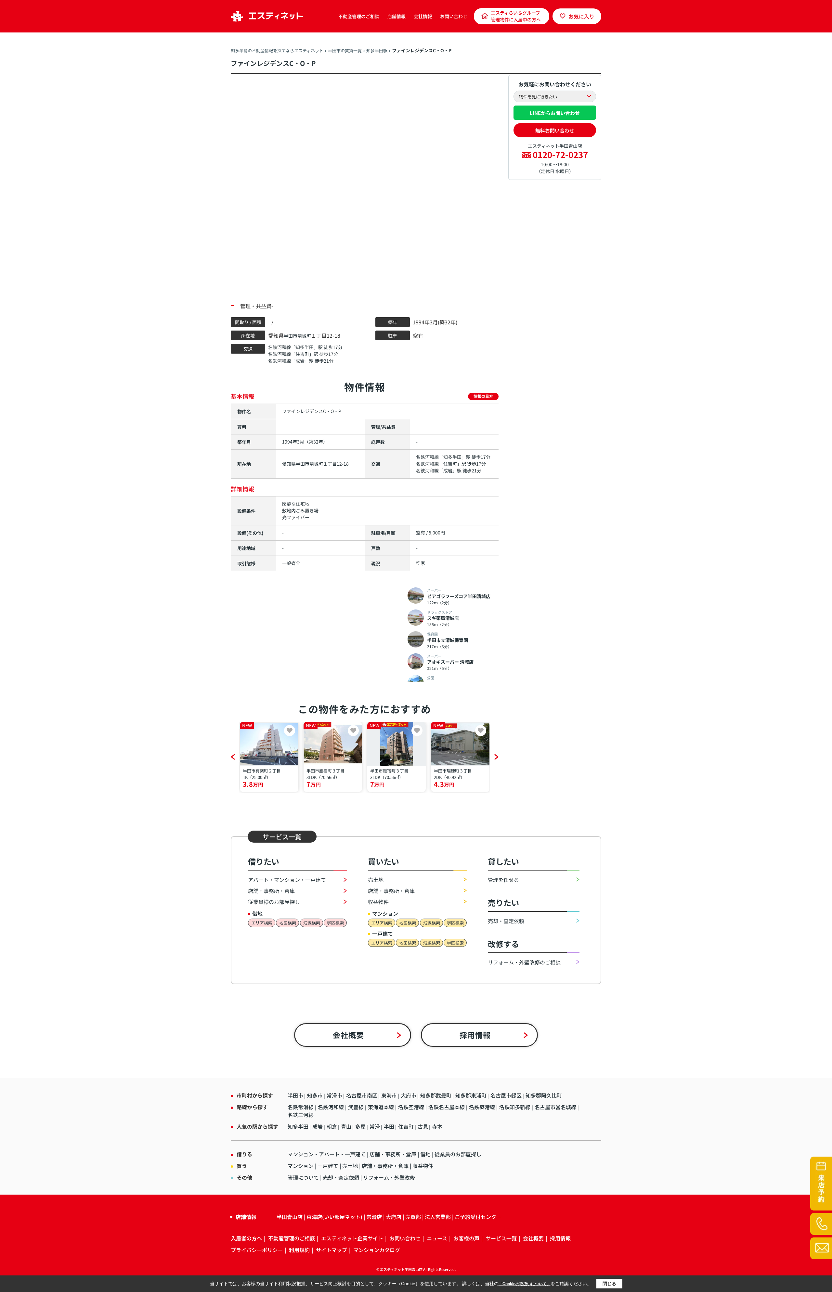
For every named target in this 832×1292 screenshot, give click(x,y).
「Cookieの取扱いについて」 (525, 1284)
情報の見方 (483, 396)
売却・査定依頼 (506, 921)
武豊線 (356, 1107)
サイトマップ (331, 1250)
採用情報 (475, 1034)
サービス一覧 (501, 1238)
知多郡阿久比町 (544, 1095)
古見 (423, 1126)
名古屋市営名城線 (556, 1107)
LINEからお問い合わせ (555, 112)
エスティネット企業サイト (352, 1238)
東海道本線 (381, 1107)
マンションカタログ (376, 1250)
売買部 (413, 1217)
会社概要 (348, 1034)
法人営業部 (438, 1217)
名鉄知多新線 (515, 1107)
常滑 (375, 1126)
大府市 (408, 1095)
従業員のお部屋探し (458, 1154)
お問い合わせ (453, 16)
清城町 (304, 335)
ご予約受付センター (478, 1217)
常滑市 (334, 1095)
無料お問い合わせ (554, 130)
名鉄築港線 (482, 1107)
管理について (303, 1177)
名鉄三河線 (301, 1115)
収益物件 (378, 902)
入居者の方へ (246, 1238)
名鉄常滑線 (301, 1107)
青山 (346, 1126)
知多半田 (304, 347)
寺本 (437, 1126)
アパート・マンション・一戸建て (287, 880)
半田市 (290, 335)
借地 (425, 1154)
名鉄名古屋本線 (447, 1107)
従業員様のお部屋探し (274, 902)
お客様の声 (466, 1238)
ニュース (437, 1238)
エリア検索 (261, 923)
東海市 (389, 1095)
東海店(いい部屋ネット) (334, 1217)
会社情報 (423, 16)
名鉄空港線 (411, 1107)
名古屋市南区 (361, 1095)
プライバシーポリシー (257, 1250)
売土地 (376, 880)
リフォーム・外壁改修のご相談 (524, 962)
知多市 (315, 1095)
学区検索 (335, 923)
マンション (301, 1166)
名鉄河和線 (279, 347)
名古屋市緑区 (506, 1095)
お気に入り (581, 16)
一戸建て (328, 1166)
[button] (233, 757)
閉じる (609, 1283)
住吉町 (302, 354)
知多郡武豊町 (435, 1095)
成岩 (300, 360)
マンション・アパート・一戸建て (327, 1154)
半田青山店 (290, 1217)
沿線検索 (311, 923)
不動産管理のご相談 (358, 16)
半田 (389, 1126)
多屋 (360, 1126)
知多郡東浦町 (471, 1095)
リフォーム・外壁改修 (389, 1177)
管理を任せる (503, 880)
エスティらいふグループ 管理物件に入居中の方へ (516, 16)
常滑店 (374, 1217)
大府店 (393, 1217)
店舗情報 (396, 16)
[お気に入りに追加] (289, 730)
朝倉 (332, 1126)
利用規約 (299, 1250)
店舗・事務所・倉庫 (271, 891)
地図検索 (287, 923)
